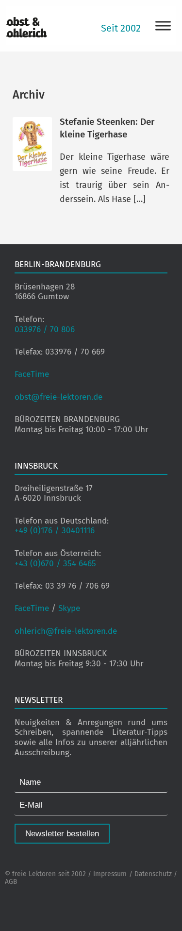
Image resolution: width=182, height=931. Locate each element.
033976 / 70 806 (45, 329)
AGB (11, 882)
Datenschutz (153, 874)
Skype (69, 608)
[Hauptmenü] (163, 25)
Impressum (110, 874)
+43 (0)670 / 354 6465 (55, 564)
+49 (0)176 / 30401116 (55, 530)
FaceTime (32, 374)
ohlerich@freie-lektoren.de (66, 631)
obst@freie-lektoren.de (58, 397)
